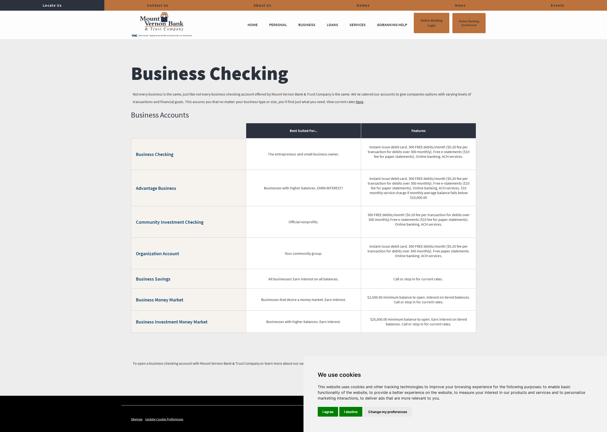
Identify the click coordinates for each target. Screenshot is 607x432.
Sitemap (137, 419)
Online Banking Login (431, 22)
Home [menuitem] (253, 24)
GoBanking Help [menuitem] (392, 24)
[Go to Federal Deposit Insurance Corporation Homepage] (162, 35)
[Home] (162, 22)
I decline (351, 412)
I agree (327, 412)
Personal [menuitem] (278, 24)
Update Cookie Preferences (164, 419)
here (359, 101)
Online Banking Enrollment (469, 23)
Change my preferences (387, 412)
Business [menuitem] (306, 24)
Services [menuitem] (357, 24)
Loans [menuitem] (332, 24)
